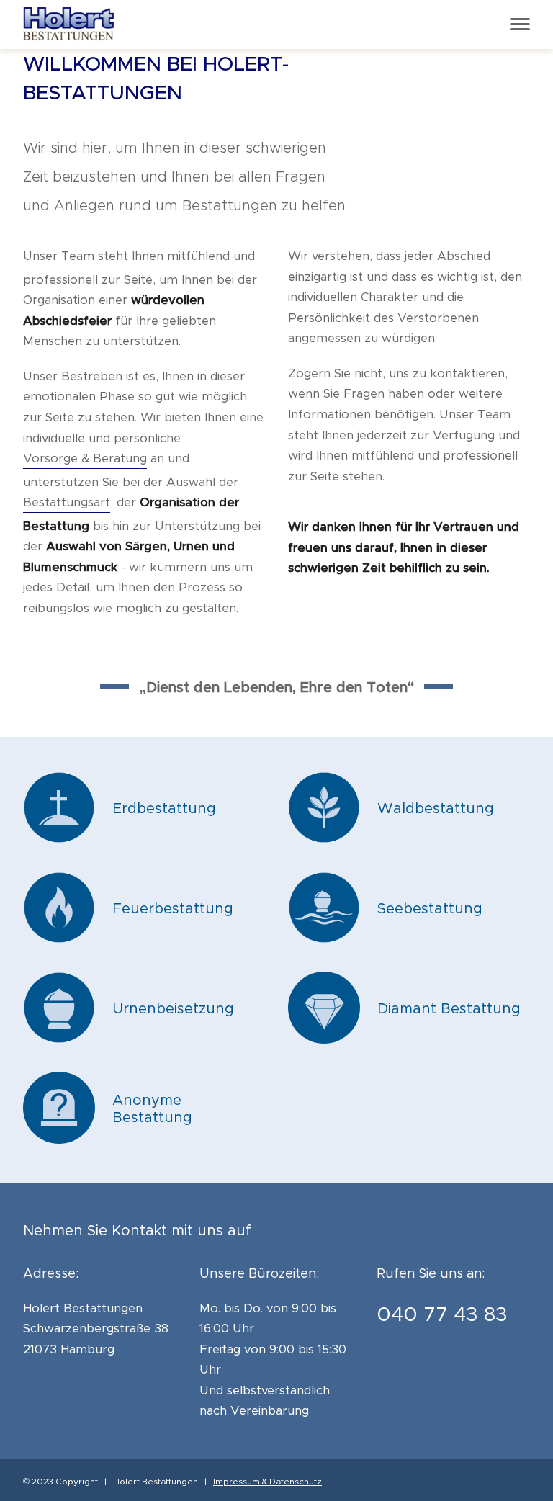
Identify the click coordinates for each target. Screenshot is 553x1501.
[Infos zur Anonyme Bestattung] (59, 1141)
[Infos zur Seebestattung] (324, 941)
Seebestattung (429, 909)
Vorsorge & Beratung (85, 459)
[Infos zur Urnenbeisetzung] (59, 1041)
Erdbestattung (164, 809)
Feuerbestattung (172, 909)
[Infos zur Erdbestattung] (59, 840)
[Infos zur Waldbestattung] (324, 840)
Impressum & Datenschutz (267, 1481)
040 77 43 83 (442, 1315)
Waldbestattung (435, 809)
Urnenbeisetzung (173, 1009)
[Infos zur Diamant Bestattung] (324, 1041)
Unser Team (58, 256)
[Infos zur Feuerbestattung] (59, 941)
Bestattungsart (66, 502)
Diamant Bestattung (449, 1009)
